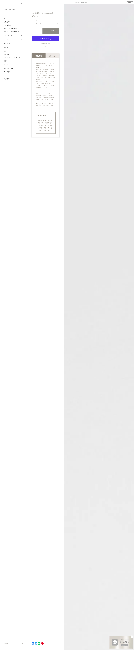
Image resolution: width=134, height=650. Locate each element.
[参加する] (22, 643)
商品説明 (39, 56)
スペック (52, 56)
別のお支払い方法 (45, 43)
